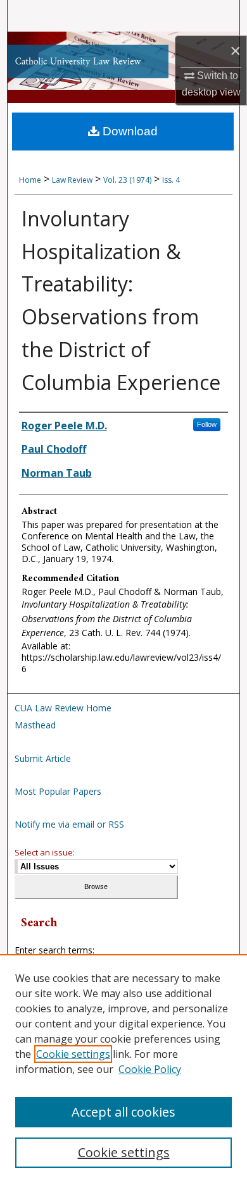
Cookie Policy (149, 1069)
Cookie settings (73, 1054)
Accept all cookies (123, 1111)
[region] (123, 1068)
